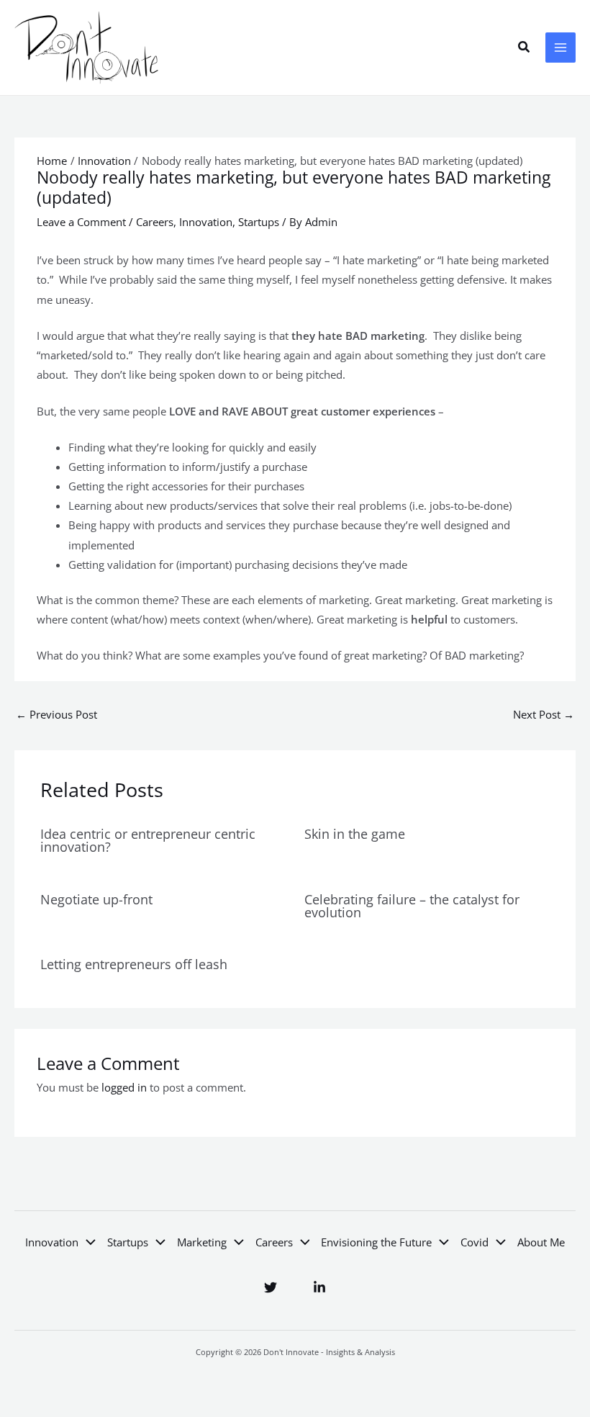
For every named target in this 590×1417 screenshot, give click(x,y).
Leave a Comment (81, 222)
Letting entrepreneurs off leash (133, 964)
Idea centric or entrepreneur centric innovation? (147, 840)
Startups (258, 222)
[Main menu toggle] (560, 47)
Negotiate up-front (96, 899)
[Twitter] (270, 1287)
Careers (154, 222)
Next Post (543, 714)
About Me (541, 1242)
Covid (474, 1242)
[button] (524, 47)
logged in (124, 1087)
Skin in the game (354, 833)
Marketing (202, 1242)
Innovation (205, 222)
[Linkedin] (319, 1287)
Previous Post (56, 714)
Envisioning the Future (376, 1242)
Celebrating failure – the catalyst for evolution (411, 906)
